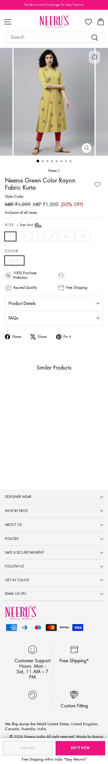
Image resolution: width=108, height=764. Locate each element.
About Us (13, 524)
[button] (12, 433)
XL (51, 236)
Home (52, 170)
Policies (11, 538)
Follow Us (14, 566)
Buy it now (80, 748)
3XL (83, 236)
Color (12, 251)
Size (19, 225)
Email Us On (15, 593)
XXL (66, 236)
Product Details (22, 303)
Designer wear (18, 497)
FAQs (13, 318)
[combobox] (55, 37)
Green (14, 260)
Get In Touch (17, 580)
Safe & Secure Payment (24, 552)
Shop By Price (16, 511)
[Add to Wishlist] (97, 184)
